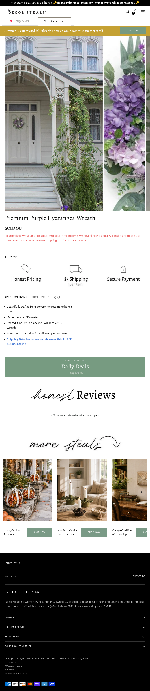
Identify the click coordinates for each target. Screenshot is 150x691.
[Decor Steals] (27, 11)
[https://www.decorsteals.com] (75, 367)
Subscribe (139, 576)
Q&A (57, 297)
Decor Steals (28, 658)
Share (13, 256)
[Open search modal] (127, 11)
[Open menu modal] (143, 11)
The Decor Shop (54, 21)
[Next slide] (142, 492)
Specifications (15, 297)
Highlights (41, 297)
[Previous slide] (8, 492)
